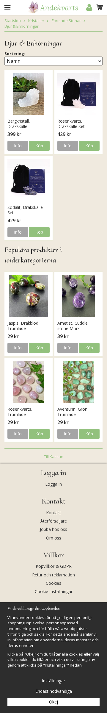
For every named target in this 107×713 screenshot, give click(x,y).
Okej (53, 702)
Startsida (12, 20)
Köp (39, 145)
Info (18, 145)
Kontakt (53, 512)
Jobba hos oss (53, 529)
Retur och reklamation (53, 575)
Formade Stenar (66, 20)
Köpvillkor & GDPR (54, 566)
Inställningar (53, 681)
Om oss (53, 538)
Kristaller (36, 20)
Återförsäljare (53, 521)
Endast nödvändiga (53, 691)
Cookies (53, 583)
